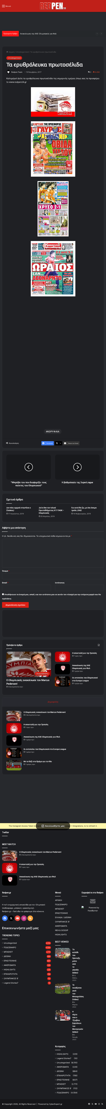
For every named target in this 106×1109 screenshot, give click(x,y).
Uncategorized (22, 52)
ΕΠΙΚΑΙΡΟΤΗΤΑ (10, 974)
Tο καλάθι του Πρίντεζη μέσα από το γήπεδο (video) (76, 961)
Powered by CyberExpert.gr (50, 1104)
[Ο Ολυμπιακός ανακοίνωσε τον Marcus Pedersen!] (14, 716)
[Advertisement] (53, 21)
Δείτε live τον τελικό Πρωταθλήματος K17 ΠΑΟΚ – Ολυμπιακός (51, 510)
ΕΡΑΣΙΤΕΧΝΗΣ (10, 961)
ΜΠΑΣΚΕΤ (8, 952)
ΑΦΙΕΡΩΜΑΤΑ (10, 965)
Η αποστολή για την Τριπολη (84, 653)
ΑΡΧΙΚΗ (58, 900)
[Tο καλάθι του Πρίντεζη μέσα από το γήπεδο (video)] (62, 953)
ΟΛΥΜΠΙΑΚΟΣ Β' (11, 978)
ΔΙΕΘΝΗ (7, 956)
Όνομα (5, 571)
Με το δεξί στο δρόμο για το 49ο (38, 761)
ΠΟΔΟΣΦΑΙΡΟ (10, 947)
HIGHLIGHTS (9, 969)
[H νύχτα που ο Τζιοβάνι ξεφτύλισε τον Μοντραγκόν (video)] (62, 1015)
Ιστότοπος (59, 583)
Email (5, 583)
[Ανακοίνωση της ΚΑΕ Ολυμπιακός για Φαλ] (62, 669)
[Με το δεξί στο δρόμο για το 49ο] (14, 765)
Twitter (5, 832)
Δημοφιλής (53, 701)
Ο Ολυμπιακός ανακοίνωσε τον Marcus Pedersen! (45, 712)
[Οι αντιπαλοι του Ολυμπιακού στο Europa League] (62, 681)
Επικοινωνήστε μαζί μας (20, 928)
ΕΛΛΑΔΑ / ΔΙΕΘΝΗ (63, 917)
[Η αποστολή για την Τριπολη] (62, 657)
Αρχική (11, 52)
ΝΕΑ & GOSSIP (61, 930)
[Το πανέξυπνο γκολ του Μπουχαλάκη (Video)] (62, 988)
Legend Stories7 (11, 983)
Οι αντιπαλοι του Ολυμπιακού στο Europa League (45, 749)
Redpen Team (16, 72)
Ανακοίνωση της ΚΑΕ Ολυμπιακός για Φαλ (38, 34)
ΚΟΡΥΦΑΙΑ (53, 431)
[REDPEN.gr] (53, 6)
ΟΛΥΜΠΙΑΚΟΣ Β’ (62, 922)
